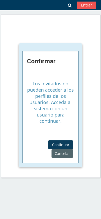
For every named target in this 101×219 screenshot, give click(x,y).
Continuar (60, 144)
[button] (70, 5)
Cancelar (62, 153)
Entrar (86, 5)
